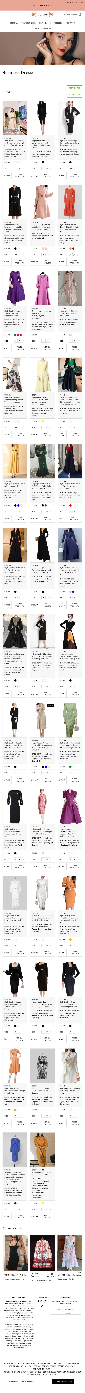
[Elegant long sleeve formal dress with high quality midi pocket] (42, 545)
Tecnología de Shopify (28, 1381)
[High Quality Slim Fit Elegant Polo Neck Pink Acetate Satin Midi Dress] (70, 545)
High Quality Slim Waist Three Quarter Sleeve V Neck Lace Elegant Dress (69, 745)
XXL (71, 168)
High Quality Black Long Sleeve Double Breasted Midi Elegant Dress (42, 656)
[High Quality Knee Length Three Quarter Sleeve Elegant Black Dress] (15, 806)
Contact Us (38, 1369)
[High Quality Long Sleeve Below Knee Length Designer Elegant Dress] (42, 375)
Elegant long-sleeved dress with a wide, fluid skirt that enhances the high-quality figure (69, 400)
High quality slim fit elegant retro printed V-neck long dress (13, 399)
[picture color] (70, 853)
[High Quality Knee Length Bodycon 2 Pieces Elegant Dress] (70, 979)
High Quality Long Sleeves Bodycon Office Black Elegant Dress (42, 1004)
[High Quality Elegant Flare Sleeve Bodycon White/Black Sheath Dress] (15, 979)
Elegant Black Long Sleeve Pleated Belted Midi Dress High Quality (69, 656)
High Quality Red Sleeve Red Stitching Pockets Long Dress (69, 486)
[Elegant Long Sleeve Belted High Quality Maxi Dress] (70, 288)
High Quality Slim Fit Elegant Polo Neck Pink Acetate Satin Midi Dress (69, 571)
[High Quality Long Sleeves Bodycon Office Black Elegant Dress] (42, 979)
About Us (8, 1363)
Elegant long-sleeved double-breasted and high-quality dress (41, 227)
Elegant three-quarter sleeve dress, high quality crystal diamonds (41, 314)
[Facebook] (38, 1301)
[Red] (70, 505)
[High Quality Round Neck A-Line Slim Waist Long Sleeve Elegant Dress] (70, 202)
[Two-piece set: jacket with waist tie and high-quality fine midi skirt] (15, 118)
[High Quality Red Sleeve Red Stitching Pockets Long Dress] (70, 461)
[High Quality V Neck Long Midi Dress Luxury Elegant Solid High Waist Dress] (42, 720)
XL (76, 168)
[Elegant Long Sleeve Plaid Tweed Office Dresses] (42, 1065)
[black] (15, 505)
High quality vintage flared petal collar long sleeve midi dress (69, 143)
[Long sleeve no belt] (18, 421)
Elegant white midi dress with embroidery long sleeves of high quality (14, 919)
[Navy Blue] (73, 592)
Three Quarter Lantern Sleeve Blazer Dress (42, 1173)
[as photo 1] (46, 335)
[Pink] (46, 248)
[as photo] (43, 335)
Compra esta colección (12, 1279)
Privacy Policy (49, 1366)
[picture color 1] (73, 853)
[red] (18, 335)
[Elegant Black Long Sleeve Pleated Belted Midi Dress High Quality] (70, 631)
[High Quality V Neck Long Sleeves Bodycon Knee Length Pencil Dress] (70, 893)
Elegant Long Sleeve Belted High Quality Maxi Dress (68, 313)
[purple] (73, 248)
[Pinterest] (41, 1301)
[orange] (70, 248)
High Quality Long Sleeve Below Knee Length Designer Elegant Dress (40, 400)
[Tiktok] (42, 1306)
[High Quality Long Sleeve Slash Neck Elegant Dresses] (15, 288)
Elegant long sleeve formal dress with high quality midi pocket (41, 570)
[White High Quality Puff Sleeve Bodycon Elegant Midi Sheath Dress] (42, 893)
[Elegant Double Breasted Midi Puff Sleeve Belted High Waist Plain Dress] (70, 806)
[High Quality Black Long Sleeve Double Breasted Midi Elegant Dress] (42, 631)
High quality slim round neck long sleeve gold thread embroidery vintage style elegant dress (14, 659)
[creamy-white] (18, 248)
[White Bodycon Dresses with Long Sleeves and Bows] (70, 1065)
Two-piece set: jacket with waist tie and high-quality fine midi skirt (14, 143)
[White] (15, 939)
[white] (43, 939)
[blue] (15, 1203)
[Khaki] (43, 248)
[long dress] (43, 680)
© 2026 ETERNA (14, 1381)
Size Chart (57, 1363)
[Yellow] (43, 421)
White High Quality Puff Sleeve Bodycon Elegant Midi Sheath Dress (42, 918)
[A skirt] (21, 162)
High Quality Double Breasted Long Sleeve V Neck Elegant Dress (14, 745)
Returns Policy (16, 1366)
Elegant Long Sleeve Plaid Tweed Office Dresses (40, 1090)
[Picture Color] (70, 421)
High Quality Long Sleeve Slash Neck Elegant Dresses (12, 313)
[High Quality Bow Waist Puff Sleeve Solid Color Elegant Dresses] (42, 461)
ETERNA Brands (71, 1363)
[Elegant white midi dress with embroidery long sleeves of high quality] (15, 893)
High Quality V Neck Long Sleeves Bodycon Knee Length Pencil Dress (68, 919)
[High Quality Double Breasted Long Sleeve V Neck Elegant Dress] (15, 720)
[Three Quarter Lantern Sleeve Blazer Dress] (42, 1150)
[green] (15, 335)
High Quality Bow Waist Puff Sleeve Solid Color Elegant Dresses (42, 486)
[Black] (43, 162)
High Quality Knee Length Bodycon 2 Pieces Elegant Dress (68, 1004)
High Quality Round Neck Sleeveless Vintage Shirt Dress (14, 1090)
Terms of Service (66, 1366)
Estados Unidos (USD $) (74, 2)
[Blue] (18, 505)
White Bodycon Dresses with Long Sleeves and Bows (69, 1090)
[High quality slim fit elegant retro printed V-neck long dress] (15, 375)
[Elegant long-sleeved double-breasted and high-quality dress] (42, 202)
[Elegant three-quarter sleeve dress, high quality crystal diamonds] (42, 288)
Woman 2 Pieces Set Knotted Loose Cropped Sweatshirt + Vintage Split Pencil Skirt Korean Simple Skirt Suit (14, 1178)
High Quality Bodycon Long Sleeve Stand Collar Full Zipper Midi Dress (41, 144)
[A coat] (18, 162)
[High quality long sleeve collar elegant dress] (15, 461)
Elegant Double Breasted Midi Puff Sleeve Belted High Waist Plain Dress (67, 832)
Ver (19, 175)
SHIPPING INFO (44, 1363)
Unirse (67, 1314)
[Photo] (43, 1110)
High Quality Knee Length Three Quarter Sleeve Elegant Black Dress (13, 832)
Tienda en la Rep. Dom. (25, 1363)
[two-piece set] (15, 162)
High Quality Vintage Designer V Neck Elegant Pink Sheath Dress (42, 831)
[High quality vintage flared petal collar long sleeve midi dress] (70, 118)
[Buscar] (80, 8)
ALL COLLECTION (32, 1366)
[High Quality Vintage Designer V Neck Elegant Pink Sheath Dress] (42, 806)
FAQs (48, 1369)
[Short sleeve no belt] (15, 421)
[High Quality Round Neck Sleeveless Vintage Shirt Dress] (15, 1065)
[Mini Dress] (46, 680)
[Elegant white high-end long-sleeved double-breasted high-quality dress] (15, 202)
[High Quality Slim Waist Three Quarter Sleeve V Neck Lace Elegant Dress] (70, 720)
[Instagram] (45, 1301)
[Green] (70, 767)
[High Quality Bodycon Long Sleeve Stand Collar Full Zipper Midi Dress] (42, 118)
